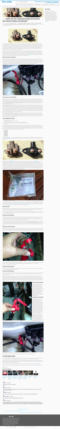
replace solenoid (13, 24)
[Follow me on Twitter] (18, 1)
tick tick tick (32, 24)
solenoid (27, 24)
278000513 (25, 23)
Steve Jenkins (7, 2)
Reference (12, 23)
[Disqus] (23, 392)
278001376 (28, 23)
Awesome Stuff (37, 4)
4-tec (3, 24)
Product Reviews (23, 4)
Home (17, 4)
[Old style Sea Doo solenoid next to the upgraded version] (23, 149)
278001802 (32, 23)
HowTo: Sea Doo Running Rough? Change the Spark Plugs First (15, 377)
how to (9, 24)
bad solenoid (6, 24)
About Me (52, 4)
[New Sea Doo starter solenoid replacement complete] (23, 336)
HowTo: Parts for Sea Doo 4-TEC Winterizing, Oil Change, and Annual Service (10, 377)
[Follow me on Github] (25, 1)
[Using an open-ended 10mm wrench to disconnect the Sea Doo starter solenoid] (23, 246)
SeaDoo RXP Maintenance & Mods (30, 376)
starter (29, 24)
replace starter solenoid (18, 24)
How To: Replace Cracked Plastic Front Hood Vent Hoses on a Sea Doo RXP (20, 377)
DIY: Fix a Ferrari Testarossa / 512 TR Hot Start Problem (5, 377)
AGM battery (35, 361)
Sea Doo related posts (35, 365)
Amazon (25, 202)
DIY (5, 6)
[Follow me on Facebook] (20, 1)
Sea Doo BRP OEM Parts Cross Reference (36, 376)
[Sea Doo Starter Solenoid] (23, 79)
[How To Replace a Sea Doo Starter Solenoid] (23, 36)
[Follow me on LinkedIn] (27, 1)
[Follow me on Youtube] (24, 1)
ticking (35, 24)
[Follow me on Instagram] (23, 1)
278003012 (8, 138)
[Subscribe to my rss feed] (17, 1)
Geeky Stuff (30, 4)
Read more (46, 21)
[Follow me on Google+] (21, 1)
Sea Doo (15, 23)
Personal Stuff (45, 4)
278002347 (36, 23)
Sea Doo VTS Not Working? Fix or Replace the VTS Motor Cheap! (25, 377)
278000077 (21, 23)
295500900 (39, 23)
